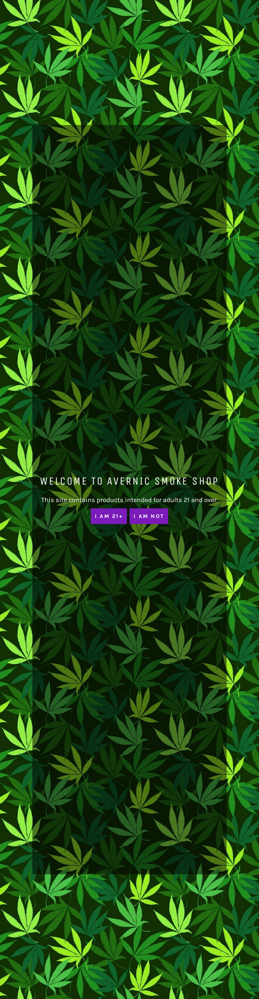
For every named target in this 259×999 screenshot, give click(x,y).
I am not (149, 516)
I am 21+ (109, 516)
